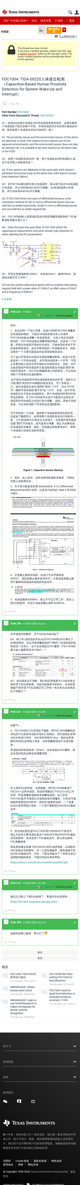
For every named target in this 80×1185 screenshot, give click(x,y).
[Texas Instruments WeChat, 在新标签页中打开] (5, 1102)
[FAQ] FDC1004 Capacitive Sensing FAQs (33, 901)
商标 (20, 1164)
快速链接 (8, 1061)
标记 (40, 952)
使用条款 (8, 1164)
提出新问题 (64, 29)
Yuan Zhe (14, 104)
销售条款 (56, 1160)
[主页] (20, 12)
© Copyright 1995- (16, 1171)
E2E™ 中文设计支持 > (16, 20)
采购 (5, 1077)
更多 (72, 20)
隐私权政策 (40, 1160)
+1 (74, 311)
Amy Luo (15, 311)
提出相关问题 (54, 30)
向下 (14, 612)
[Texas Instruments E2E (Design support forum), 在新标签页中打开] (19, 1102)
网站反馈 (33, 1164)
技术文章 (46, 20)
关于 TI (7, 1046)
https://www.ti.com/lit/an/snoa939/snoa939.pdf (39, 862)
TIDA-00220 (47, 115)
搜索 (70, 12)
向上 (5, 612)
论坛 (34, 20)
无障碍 (7, 1160)
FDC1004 (23, 111)
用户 (76, 12)
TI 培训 (59, 20)
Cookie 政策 (22, 1160)
